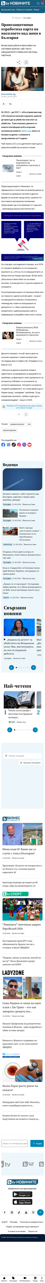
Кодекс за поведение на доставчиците (22, 1226)
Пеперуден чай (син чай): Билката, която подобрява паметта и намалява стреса (21, 1104)
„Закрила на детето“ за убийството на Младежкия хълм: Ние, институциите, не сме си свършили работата (19, 646)
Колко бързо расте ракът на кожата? (20, 1088)
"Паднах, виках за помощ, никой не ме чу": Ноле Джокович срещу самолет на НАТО (21, 961)
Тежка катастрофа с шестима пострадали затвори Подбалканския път (20, 714)
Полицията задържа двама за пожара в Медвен (28, 513)
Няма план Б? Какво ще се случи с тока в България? (19, 851)
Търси (39, 1143)
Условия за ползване (17, 1231)
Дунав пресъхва (8, 9)
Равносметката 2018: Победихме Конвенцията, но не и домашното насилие (28, 331)
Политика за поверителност (32, 1222)
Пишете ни (32, 1231)
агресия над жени (9, 430)
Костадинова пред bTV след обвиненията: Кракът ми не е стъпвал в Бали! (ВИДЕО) (18, 944)
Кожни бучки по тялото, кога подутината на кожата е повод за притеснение (20, 1117)
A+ (10, 103)
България (27, 18)
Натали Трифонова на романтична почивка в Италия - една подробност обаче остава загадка (22, 1027)
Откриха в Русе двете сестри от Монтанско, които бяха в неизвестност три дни (22, 554)
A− (4, 103)
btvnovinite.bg (8, 94)
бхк (29, 424)
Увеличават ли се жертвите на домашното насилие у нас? (28, 164)
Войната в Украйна (24, 9)
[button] (11, 667)
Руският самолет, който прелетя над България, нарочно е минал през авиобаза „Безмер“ (21, 496)
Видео (36, 9)
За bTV (5, 1222)
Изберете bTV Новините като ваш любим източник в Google (24, 406)
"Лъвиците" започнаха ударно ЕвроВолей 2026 (21, 926)
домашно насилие (17, 424)
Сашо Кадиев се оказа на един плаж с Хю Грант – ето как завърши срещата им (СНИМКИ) (21, 1007)
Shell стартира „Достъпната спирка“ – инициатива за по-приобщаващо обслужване (30, 533)
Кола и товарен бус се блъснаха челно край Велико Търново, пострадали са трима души (21, 570)
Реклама (13, 1222)
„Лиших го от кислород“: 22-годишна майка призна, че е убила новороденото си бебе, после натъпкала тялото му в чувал (22, 588)
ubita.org (26, 130)
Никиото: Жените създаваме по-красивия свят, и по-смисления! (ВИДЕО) (20, 1044)
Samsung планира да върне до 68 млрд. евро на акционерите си (20, 884)
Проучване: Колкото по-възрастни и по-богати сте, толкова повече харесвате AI (22, 869)
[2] (42, 3)
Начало (18, 18)
